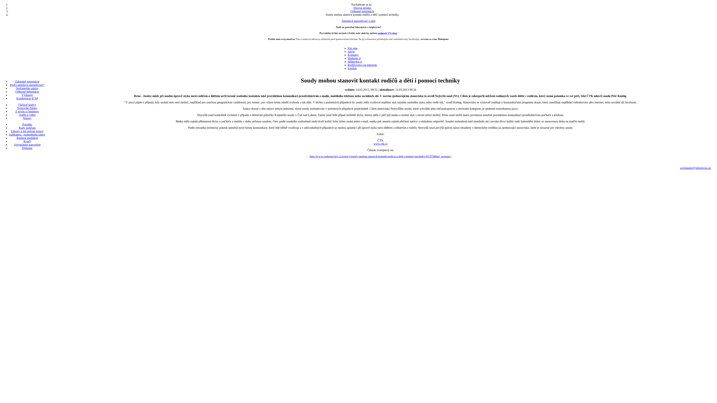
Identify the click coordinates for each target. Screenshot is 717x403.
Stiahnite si (354, 58)
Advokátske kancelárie (27, 144)
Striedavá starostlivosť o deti (358, 21)
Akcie (351, 51)
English (352, 68)
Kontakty (353, 55)
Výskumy (27, 95)
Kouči (27, 141)
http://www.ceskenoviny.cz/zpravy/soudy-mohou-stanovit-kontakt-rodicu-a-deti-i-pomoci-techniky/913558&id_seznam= (380, 156)
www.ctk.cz (380, 143)
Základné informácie (27, 81)
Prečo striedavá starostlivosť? (27, 85)
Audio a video (27, 114)
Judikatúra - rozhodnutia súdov (27, 134)
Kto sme (353, 48)
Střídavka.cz (355, 61)
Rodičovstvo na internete (362, 65)
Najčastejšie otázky (27, 88)
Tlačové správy (27, 104)
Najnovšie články (27, 108)
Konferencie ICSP (27, 98)
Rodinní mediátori (27, 138)
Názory (27, 118)
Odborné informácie (27, 91)
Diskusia (27, 148)
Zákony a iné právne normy (27, 131)
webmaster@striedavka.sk (695, 168)
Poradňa (27, 124)
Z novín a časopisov (27, 111)
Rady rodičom (27, 127)
